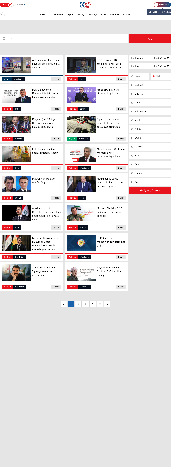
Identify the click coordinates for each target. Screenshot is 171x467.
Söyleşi (93, 15)
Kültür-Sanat (108, 14)
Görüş (80, 15)
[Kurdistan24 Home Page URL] (85, 5)
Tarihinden (137, 58)
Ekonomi (59, 15)
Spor (70, 15)
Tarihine (135, 66)
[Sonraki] (107, 304)
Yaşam (127, 14)
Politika (42, 14)
